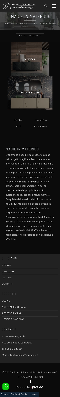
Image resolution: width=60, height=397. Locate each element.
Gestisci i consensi (29, 394)
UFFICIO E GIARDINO (13, 319)
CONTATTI (7, 283)
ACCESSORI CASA (11, 313)
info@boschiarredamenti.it (23, 355)
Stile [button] (18, 126)
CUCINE (6, 300)
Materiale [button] (41, 120)
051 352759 (14, 349)
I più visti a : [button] (41, 126)
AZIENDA (7, 265)
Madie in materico (48, 24)
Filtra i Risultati (30, 36)
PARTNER (7, 277)
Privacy (4, 394)
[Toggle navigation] (54, 6)
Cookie (14, 394)
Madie (34, 24)
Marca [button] (18, 120)
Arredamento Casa (20, 24)
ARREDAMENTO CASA (14, 307)
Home (6, 24)
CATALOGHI (8, 271)
